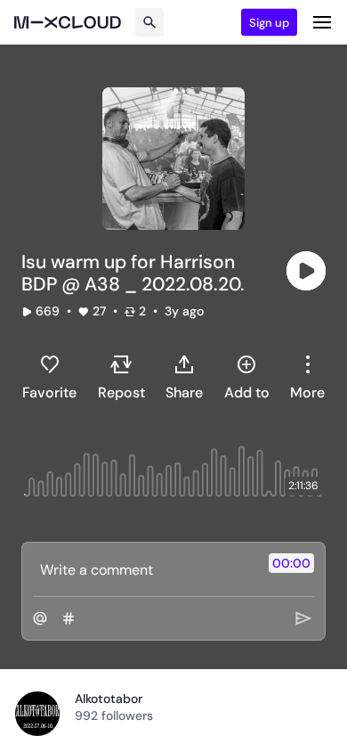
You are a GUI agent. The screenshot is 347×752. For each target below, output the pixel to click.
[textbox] (143, 569)
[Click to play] (306, 270)
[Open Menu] (322, 22)
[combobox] (307, 377)
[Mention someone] (40, 618)
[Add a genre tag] (68, 618)
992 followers (114, 715)
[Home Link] (67, 22)
